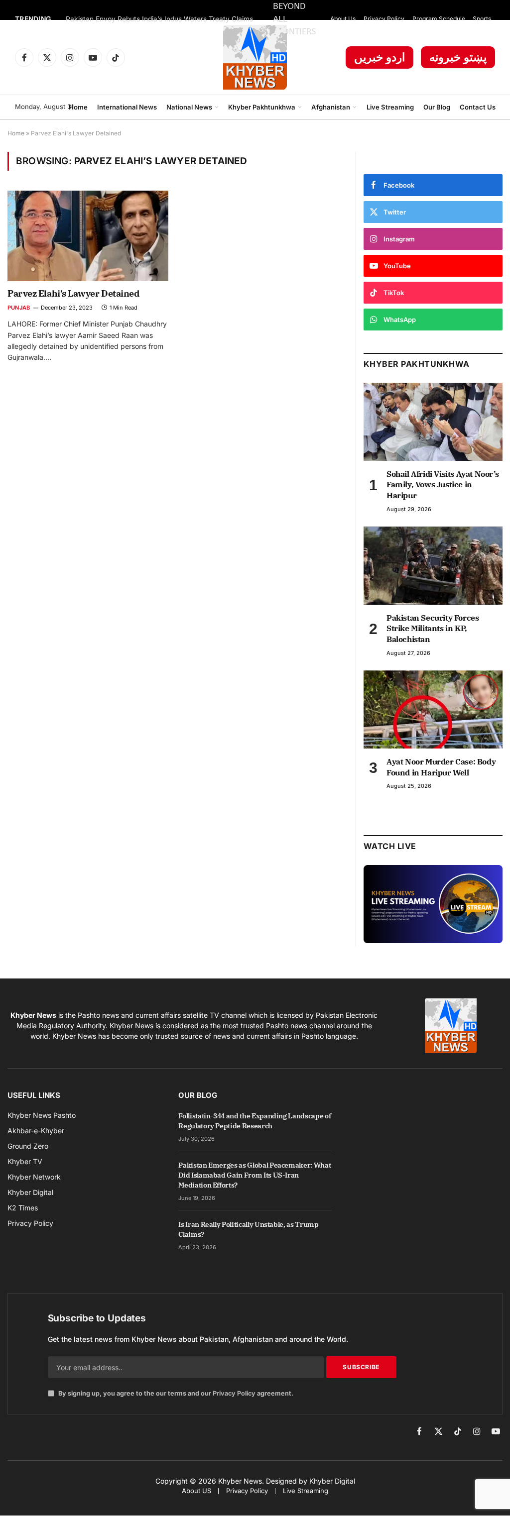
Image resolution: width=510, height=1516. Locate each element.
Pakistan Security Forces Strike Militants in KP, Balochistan (432, 629)
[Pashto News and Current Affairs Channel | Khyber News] (254, 57)
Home (78, 107)
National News (189, 107)
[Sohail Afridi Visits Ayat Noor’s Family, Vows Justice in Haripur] (433, 422)
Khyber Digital (332, 1481)
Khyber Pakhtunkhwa (261, 107)
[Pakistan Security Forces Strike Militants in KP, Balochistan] (433, 566)
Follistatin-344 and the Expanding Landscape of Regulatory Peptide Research (254, 1120)
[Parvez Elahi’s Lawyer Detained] (87, 236)
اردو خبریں (379, 57)
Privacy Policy (384, 18)
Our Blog (436, 107)
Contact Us (478, 107)
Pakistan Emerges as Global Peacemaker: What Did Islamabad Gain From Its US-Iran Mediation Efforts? (254, 1175)
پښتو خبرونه (458, 57)
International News (127, 107)
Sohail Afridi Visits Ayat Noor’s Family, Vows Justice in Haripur (442, 485)
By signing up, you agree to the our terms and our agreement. (175, 1393)
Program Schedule (438, 18)
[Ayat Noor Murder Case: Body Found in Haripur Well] (433, 709)
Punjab (18, 307)
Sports (482, 18)
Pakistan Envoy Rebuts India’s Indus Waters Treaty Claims (159, 19)
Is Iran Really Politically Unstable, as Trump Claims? (248, 1229)
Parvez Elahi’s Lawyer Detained (73, 293)
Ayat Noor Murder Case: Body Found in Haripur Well (441, 767)
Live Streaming (390, 107)
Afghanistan (330, 107)
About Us (343, 18)
